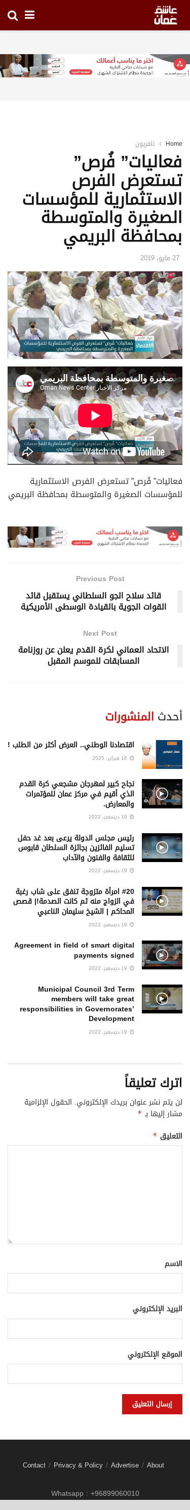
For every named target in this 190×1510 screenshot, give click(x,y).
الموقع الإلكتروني (155, 1354)
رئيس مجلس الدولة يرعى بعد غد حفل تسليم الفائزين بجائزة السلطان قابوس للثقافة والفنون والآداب (76, 848)
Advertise (125, 1465)
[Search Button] (13, 15)
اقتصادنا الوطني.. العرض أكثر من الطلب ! (71, 745)
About (155, 1465)
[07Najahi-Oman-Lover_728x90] (95, 66)
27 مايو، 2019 (159, 258)
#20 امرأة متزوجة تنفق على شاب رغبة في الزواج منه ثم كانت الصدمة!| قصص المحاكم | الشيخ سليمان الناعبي (73, 901)
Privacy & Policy (78, 1465)
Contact (34, 1465)
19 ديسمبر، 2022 (109, 817)
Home (174, 143)
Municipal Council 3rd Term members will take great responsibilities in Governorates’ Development (77, 1004)
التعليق (167, 1136)
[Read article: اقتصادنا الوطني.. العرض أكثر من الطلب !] (162, 754)
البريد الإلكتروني (157, 1309)
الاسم (173, 1264)
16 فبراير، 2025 (110, 758)
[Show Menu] (29, 15)
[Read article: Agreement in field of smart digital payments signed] (162, 955)
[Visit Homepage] (165, 15)
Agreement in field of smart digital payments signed (74, 950)
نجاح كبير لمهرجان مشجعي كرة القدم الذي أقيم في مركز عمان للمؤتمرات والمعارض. (76, 793)
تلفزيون (145, 143)
